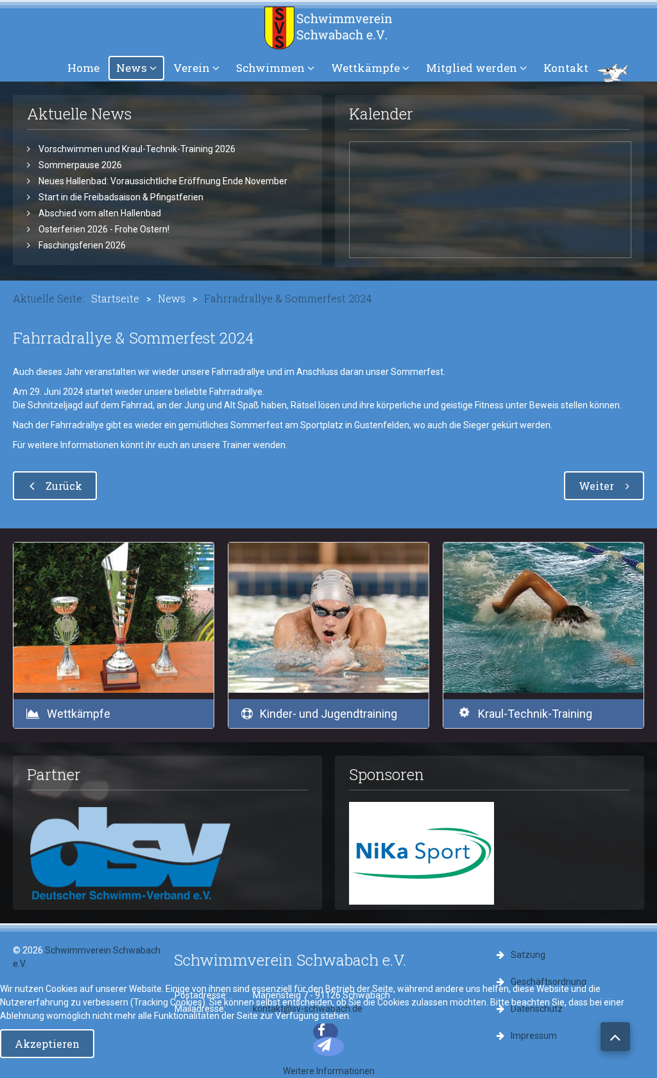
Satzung (528, 955)
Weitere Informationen (329, 1071)
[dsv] (131, 853)
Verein (191, 67)
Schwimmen (270, 67)
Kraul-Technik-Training (535, 713)
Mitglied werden (471, 67)
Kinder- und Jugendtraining (328, 713)
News (131, 67)
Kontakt (565, 67)
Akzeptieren (47, 1043)
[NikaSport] (421, 853)
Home (83, 67)
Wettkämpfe (365, 67)
